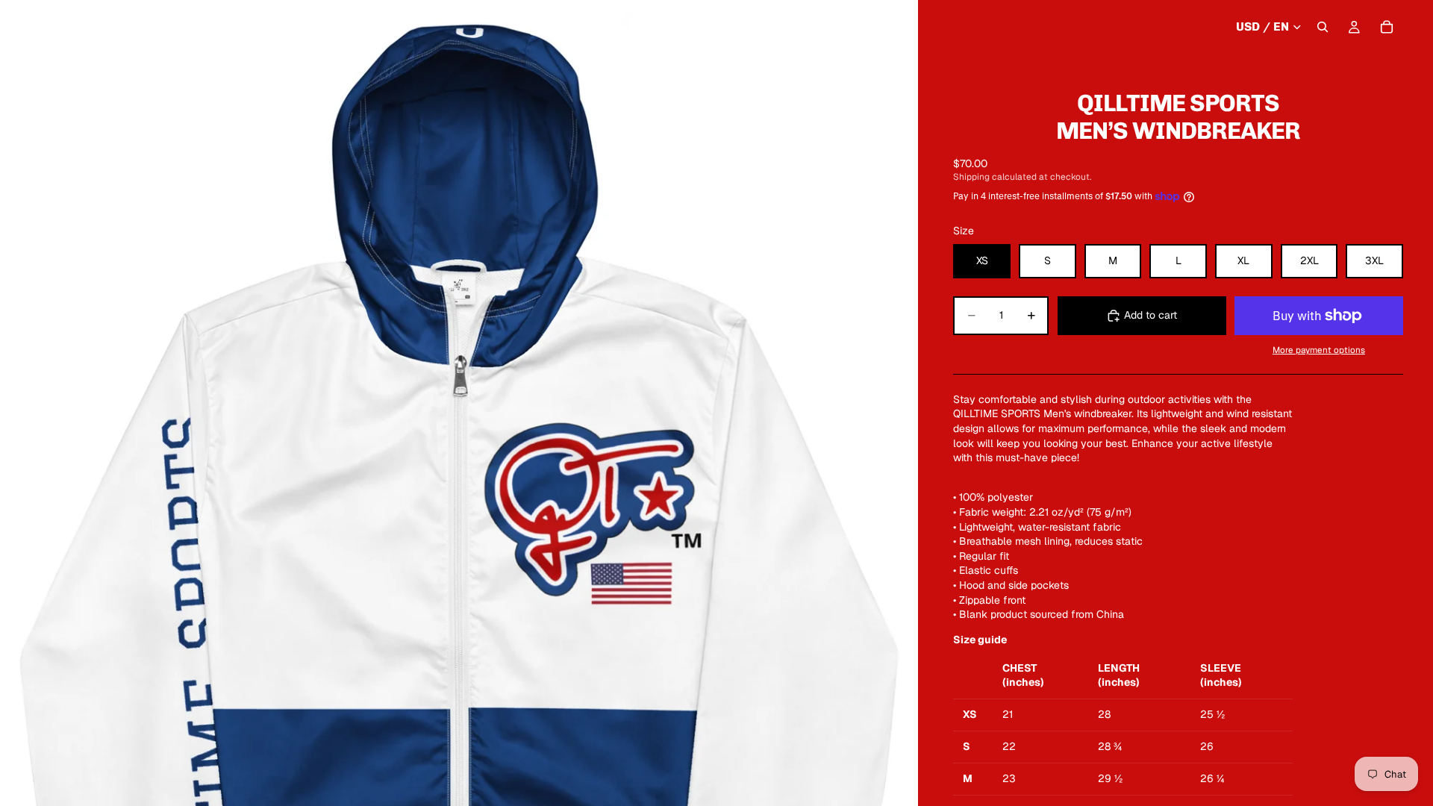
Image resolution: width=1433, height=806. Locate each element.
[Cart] (1386, 26)
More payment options (1319, 349)
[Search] (1322, 26)
